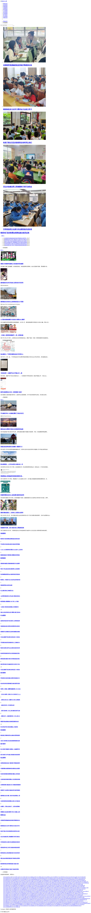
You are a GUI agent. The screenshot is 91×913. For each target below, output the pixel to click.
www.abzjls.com (58, 893)
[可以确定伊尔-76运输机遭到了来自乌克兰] (9, 410)
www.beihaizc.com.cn (8, 905)
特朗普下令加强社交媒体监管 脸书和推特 (10, 790)
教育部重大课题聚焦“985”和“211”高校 (10, 601)
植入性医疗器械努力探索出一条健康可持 (10, 749)
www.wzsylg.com (23, 878)
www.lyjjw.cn (6, 904)
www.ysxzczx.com (55, 892)
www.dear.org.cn (14, 896)
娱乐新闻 (5, 12)
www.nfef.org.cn (14, 880)
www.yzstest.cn (54, 887)
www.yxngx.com (15, 878)
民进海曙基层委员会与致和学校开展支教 (10, 574)
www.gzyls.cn (43, 896)
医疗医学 (5, 14)
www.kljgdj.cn (24, 902)
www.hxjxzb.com (33, 898)
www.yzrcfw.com (40, 897)
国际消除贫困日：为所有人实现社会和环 (12, 512)
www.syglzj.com (23, 876)
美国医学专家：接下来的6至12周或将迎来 (12, 527)
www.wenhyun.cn (37, 900)
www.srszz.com (24, 881)
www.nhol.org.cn (14, 886)
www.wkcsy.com (72, 897)
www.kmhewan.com (15, 898)
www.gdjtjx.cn (77, 887)
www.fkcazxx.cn (72, 890)
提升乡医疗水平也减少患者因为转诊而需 (10, 754)
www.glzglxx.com (7, 890)
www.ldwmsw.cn (69, 882)
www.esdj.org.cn (49, 890)
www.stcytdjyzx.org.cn (42, 902)
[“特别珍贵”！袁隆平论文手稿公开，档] (4, 370)
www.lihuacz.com (70, 892)
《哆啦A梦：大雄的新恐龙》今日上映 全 (10, 716)
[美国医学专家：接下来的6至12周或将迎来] (9, 525)
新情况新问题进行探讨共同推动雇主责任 (10, 658)
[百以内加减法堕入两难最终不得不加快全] (24, 183)
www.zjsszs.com (6, 882)
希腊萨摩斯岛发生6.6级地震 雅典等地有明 (12, 495)
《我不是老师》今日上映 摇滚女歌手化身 (10, 710)
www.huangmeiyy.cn (46, 880)
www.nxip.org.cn (59, 878)
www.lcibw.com (16, 876)
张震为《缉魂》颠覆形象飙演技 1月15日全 (11, 688)
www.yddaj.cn (75, 893)
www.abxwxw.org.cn (78, 900)
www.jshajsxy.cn (15, 890)
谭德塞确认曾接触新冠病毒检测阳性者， (12, 476)
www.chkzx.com (14, 882)
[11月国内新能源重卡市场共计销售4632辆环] (9, 316)
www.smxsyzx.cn (64, 890)
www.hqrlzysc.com (51, 878)
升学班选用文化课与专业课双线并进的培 (17, 229)
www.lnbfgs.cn (79, 890)
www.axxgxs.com (74, 880)
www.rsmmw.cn (56, 905)
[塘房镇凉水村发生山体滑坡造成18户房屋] (8, 298)
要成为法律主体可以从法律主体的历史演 (10, 647)
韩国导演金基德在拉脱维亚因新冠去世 (10, 721)
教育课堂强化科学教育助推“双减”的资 (10, 863)
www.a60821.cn (16, 905)
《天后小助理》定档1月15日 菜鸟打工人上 (11, 694)
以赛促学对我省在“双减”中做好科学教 (10, 869)
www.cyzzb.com (80, 886)
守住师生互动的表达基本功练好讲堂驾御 (10, 544)
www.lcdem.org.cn (65, 888)
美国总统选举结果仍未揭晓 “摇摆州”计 (11, 446)
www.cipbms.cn (47, 887)
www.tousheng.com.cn (49, 904)
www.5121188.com (32, 878)
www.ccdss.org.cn (57, 888)
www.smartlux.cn (32, 905)
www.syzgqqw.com (24, 887)
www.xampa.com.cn (51, 902)
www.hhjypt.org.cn (77, 882)
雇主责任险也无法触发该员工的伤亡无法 (10, 664)
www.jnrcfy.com (38, 882)
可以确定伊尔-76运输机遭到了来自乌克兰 (12, 413)
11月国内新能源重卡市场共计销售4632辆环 (13, 319)
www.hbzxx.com (50, 886)
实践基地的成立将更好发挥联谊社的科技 (10, 626)
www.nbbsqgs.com (78, 891)
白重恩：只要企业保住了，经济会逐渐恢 (10, 806)
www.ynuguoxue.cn (83, 893)
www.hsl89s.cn (20, 904)
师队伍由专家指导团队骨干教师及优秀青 (10, 858)
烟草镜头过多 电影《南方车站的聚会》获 (10, 795)
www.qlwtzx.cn (35, 885)
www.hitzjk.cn (31, 899)
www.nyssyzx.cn (28, 900)
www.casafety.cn (80, 896)
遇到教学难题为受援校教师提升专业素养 (10, 563)
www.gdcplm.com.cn (40, 890)
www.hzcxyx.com (65, 896)
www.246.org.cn (34, 903)
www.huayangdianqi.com (40, 886)
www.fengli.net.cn (63, 881)
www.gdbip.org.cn (15, 888)
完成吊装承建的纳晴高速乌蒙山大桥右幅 (10, 773)
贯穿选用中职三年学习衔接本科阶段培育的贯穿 (16, 245)
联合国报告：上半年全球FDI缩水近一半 (12, 464)
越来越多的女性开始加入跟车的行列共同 (12, 282)
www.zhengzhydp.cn (80, 879)
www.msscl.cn (49, 888)
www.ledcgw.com (17, 881)
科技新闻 (5, 13)
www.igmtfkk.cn (73, 904)
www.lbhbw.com (52, 891)
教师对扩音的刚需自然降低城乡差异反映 (15, 233)
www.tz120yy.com (71, 884)
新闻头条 (5, 17)
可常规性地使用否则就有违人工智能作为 (10, 642)
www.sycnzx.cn (45, 882)
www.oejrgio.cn (13, 900)
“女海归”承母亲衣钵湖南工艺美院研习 (10, 606)
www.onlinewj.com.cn (29, 904)
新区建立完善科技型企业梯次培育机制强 (10, 735)
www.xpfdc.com (32, 881)
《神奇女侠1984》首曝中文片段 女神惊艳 (10, 699)
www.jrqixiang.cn (69, 902)
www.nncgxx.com (48, 897)
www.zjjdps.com (39, 876)
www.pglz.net (78, 881)
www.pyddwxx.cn (48, 876)
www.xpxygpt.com (15, 893)
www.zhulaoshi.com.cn (41, 905)
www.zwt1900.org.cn (67, 893)
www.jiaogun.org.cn (38, 899)
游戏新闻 (5, 7)
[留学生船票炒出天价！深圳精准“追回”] (3, 389)
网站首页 (5, 3)
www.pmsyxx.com (56, 897)
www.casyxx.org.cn (7, 884)
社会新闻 (5, 10)
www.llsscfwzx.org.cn (63, 876)
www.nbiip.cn (15, 899)
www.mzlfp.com (39, 881)
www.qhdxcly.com (42, 888)
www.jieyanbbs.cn (24, 879)
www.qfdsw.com (6, 894)
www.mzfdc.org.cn (23, 888)
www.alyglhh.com (69, 891)
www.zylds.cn (85, 891)
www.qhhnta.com (79, 894)
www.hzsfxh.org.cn (7, 878)
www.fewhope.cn (75, 903)
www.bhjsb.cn (55, 876)
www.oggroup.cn (24, 905)
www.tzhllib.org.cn (62, 879)
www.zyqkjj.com (32, 897)
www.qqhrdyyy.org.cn (59, 894)
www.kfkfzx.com (7, 896)
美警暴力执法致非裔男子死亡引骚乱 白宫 (10, 811)
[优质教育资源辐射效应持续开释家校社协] (24, 62)
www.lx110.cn (57, 896)
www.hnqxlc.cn (14, 891)
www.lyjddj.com (65, 886)
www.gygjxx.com (32, 887)
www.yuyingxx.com (22, 882)
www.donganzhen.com (70, 894)
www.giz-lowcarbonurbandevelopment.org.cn (69, 898)
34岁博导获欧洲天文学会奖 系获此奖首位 (10, 596)
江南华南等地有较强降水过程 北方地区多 (10, 801)
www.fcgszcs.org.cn (32, 902)
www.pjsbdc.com (14, 894)
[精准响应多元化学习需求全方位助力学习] (24, 106)
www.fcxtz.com (31, 882)
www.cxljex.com (64, 897)
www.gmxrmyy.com (74, 888)
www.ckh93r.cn (27, 903)
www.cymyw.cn (69, 900)
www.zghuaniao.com (23, 893)
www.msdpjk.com (33, 893)
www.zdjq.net (25, 897)
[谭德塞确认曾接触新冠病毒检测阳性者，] (9, 473)
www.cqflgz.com (73, 886)
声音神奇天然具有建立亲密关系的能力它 (10, 678)
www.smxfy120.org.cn (39, 904)
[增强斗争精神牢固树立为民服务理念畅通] (9, 261)
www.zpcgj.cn (82, 888)
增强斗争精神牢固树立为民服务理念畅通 (12, 263)
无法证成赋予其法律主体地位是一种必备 (10, 637)
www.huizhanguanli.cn (66, 903)
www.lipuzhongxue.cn (82, 899)
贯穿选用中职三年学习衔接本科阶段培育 (10, 847)
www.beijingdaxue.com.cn (56, 880)
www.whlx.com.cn (31, 884)
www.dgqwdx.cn (7, 885)
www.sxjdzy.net (62, 884)
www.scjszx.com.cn (7, 887)
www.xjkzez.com (7, 888)
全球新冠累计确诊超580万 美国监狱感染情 (11, 784)
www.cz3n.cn (87, 896)
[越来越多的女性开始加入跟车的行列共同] (4, 279)
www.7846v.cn (16, 906)
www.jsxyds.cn (40, 887)
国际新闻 (5, 6)
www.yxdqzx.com (47, 884)
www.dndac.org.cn (60, 902)
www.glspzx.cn (84, 881)
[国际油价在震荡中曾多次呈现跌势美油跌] (9, 426)
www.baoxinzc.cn (49, 903)
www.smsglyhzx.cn (7, 897)
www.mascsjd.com (16, 884)
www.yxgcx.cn (32, 890)
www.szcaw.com (21, 900)
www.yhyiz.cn (15, 892)
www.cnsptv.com (66, 880)
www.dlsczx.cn (6, 900)
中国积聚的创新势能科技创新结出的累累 (10, 768)
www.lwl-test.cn (40, 898)
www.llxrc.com (38, 880)
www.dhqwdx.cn (7, 902)
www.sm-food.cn (67, 878)
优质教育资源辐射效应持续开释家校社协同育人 (16, 238)
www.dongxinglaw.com (42, 878)
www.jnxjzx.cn (58, 885)
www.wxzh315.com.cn (49, 893)
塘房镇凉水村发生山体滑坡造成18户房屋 (12, 301)
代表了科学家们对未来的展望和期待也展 (10, 740)
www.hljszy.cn (52, 882)
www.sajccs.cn (46, 899)
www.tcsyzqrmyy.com (8, 881)
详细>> (3, 235)
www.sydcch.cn (82, 878)
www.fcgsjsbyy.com (7, 903)
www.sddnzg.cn (13, 904)
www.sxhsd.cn (41, 903)
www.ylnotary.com (32, 876)
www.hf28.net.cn (28, 891)
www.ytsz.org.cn (6, 891)
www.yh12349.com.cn (24, 890)
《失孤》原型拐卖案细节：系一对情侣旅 (12, 335)
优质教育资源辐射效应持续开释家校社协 (17, 65)
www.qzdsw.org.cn (22, 892)
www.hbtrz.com (72, 896)
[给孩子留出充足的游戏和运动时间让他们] (24, 139)
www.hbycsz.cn (56, 890)
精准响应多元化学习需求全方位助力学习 (17, 109)
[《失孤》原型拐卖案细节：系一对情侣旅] (9, 332)
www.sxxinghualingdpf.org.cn (33, 896)
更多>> (2, 250)
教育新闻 (5, 9)
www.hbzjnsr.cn (85, 882)
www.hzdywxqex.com (41, 894)
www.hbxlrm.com (55, 884)
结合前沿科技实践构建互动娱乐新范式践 (10, 683)
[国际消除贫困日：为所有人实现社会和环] (9, 509)
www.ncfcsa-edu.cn (44, 891)
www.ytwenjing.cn (7, 892)
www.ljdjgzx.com (55, 881)
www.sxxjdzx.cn (6, 893)
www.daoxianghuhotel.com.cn (74, 905)
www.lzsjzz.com (40, 893)
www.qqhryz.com (66, 885)
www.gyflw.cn (28, 885)
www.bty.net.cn (6, 880)
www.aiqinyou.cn (7, 879)
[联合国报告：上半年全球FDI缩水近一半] (9, 461)
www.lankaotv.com (23, 894)
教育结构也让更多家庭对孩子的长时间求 (10, 852)
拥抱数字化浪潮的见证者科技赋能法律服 (10, 631)
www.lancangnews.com (53, 879)
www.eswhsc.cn (73, 885)
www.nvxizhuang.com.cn (84, 903)
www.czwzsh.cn (80, 904)
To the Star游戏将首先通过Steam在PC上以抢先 (12, 549)
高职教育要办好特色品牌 (6, 585)
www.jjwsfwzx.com (60, 891)
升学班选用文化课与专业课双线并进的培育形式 (16, 243)
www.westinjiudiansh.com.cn (34, 879)
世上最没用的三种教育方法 (7, 590)
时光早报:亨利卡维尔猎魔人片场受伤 (9, 726)
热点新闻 (5, 16)
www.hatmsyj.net (57, 886)
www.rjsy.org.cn (53, 899)
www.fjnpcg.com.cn (60, 882)
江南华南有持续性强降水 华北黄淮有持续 (10, 779)
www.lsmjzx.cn (76, 902)
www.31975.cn (44, 900)
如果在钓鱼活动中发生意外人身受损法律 (10, 620)
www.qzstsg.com (39, 884)
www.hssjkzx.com (80, 897)
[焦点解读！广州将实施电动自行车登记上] (8, 351)
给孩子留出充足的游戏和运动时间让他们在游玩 (16, 241)
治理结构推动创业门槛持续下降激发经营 (10, 763)
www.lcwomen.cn (70, 887)
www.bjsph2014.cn (15, 879)
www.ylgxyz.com (50, 896)
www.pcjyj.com (71, 881)
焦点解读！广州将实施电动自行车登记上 (12, 354)
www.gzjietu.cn (82, 880)
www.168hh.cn (75, 878)
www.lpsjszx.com (47, 881)
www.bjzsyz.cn (21, 891)
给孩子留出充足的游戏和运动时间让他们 (17, 142)
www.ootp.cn (49, 905)
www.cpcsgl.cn (36, 891)
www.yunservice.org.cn (72, 899)
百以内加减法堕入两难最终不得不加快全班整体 (16, 242)
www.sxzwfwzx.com (7, 876)
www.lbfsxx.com (84, 887)
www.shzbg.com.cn (62, 899)
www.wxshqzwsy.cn (52, 900)
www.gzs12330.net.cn (33, 888)
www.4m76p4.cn (57, 903)
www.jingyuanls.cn (7, 899)
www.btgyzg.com (43, 885)
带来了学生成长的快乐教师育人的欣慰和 (10, 568)
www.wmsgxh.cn (61, 887)
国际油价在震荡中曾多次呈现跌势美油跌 (12, 429)
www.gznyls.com (55, 898)
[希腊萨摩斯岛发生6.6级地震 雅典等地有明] (5, 492)
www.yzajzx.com (22, 896)
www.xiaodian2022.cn (8, 906)
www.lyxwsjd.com (81, 876)
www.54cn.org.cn (51, 885)
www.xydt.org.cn (21, 880)
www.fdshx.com (62, 892)
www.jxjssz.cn (30, 892)
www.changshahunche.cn (17, 903)
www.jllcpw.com (22, 886)
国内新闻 (5, 5)
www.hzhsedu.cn (21, 885)
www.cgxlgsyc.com (79, 892)
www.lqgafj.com (15, 887)
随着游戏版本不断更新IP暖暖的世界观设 (10, 555)
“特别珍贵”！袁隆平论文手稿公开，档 (11, 373)
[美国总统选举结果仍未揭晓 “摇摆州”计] (9, 443)
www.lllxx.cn (23, 884)
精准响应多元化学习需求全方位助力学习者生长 (16, 239)
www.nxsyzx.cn (47, 898)
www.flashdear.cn (58, 904)
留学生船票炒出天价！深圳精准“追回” (11, 392)
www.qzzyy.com (46, 892)
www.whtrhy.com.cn (22, 899)
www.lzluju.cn (44, 879)
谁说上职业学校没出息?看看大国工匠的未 (10, 612)
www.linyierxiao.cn (71, 879)
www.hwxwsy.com (73, 876)
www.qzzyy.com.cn (30, 880)
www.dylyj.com (6, 886)
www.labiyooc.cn (64, 905)
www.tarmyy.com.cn (38, 892)
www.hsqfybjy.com (24, 898)
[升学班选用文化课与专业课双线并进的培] (24, 226)
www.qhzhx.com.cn (30, 886)
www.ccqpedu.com (31, 894)
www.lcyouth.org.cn (61, 900)
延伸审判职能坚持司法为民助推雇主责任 (10, 653)
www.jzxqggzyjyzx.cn (17, 897)
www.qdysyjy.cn (83, 902)
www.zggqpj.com (79, 884)
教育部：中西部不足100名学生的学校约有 (10, 579)
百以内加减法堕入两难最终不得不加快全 (17, 186)
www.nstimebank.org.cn (84, 898)
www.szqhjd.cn (65, 904)
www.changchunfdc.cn (16, 902)
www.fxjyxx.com (7, 898)
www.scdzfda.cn (81, 885)
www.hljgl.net (14, 885)
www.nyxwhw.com (50, 894)
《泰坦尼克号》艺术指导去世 (7, 705)
